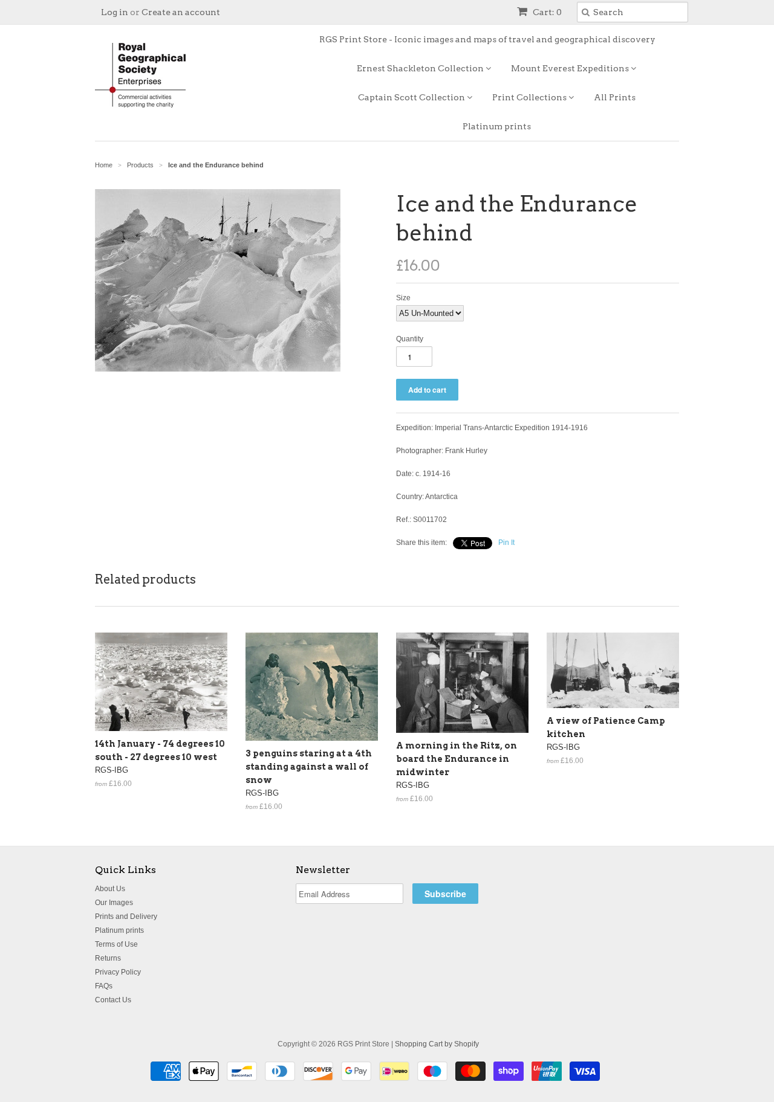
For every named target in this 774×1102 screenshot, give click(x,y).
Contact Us (113, 1000)
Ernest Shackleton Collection (421, 68)
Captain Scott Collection (412, 97)
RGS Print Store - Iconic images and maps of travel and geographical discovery (487, 39)
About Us (110, 888)
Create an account (180, 12)
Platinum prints (497, 126)
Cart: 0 (546, 12)
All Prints (615, 97)
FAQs (103, 986)
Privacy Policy (118, 972)
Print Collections (530, 97)
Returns (108, 958)
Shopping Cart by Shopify (437, 1044)
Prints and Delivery (126, 916)
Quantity (409, 339)
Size (403, 298)
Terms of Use (116, 944)
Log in (114, 12)
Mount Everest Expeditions (571, 68)
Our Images (114, 902)
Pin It (506, 542)
